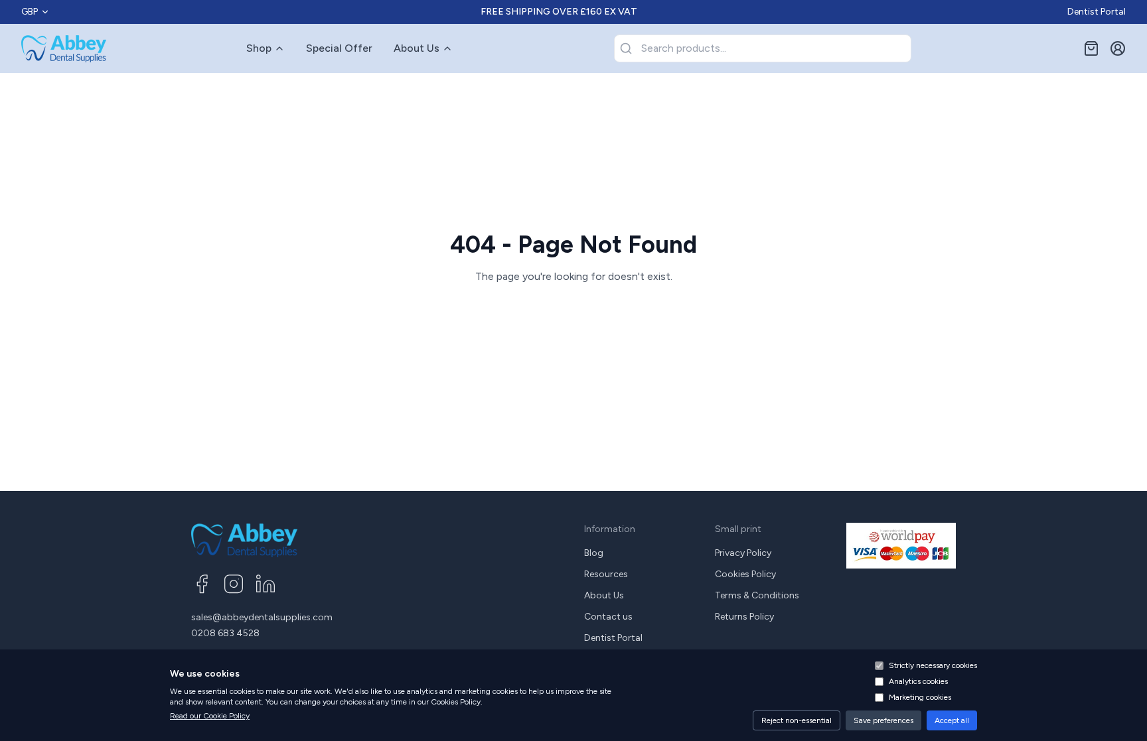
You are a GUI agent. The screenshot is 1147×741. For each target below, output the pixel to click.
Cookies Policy (745, 574)
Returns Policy (744, 616)
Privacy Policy (743, 553)
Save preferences (883, 720)
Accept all (952, 720)
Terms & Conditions (757, 595)
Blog (593, 553)
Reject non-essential (796, 720)
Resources (606, 574)
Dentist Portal (1096, 11)
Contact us (608, 616)
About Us (416, 48)
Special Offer (339, 48)
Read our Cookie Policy (210, 715)
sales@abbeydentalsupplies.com (262, 617)
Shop (258, 48)
